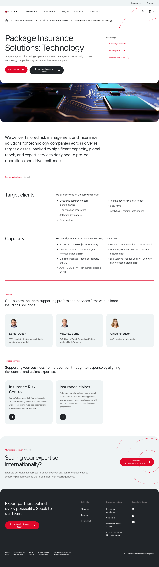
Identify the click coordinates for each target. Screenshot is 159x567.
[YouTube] (133, 522)
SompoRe (48, 11)
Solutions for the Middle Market (54, 20)
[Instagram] (133, 515)
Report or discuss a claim (114, 525)
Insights (65, 11)
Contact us (136, 3)
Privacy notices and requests (19, 553)
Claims (77, 11)
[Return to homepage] (11, 11)
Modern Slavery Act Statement (43, 553)
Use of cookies (31, 553)
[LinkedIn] (133, 509)
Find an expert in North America (114, 533)
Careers (150, 3)
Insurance (30, 11)
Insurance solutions (24, 20)
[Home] (6, 20)
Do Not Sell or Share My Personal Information (62, 553)
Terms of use (7, 553)
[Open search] (143, 11)
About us (94, 11)
